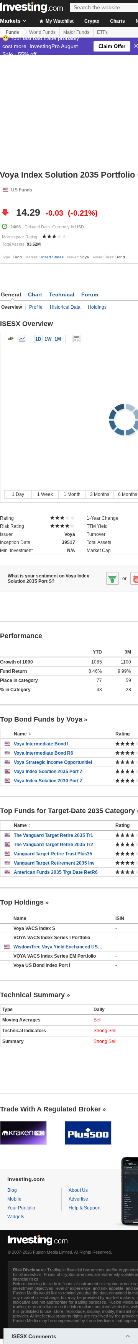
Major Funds (76, 32)
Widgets (15, 1216)
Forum (89, 294)
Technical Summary (32, 995)
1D (38, 339)
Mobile (14, 1199)
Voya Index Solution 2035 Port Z (48, 771)
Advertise (78, 1199)
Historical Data (65, 307)
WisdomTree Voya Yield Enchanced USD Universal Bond (58, 947)
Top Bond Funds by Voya (41, 719)
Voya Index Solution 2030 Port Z (48, 780)
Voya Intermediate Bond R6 (43, 753)
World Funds (42, 32)
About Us (78, 1190)
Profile (36, 307)
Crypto (91, 21)
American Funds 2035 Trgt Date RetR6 (56, 872)
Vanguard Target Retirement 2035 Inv (54, 863)
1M (57, 339)
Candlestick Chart (11, 339)
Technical (61, 294)
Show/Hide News (76, 339)
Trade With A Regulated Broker (50, 1109)
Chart (35, 294)
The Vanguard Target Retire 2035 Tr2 (53, 844)
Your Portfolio (21, 1208)
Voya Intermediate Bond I (41, 744)
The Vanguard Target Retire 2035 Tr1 (53, 835)
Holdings (97, 307)
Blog (12, 1190)
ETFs (102, 32)
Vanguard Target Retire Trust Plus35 (53, 854)
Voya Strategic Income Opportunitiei (53, 762)
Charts (117, 21)
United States (51, 257)
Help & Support (84, 1208)
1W (47, 339)
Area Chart (22, 339)
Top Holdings (22, 902)
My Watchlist (59, 21)
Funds (12, 32)
